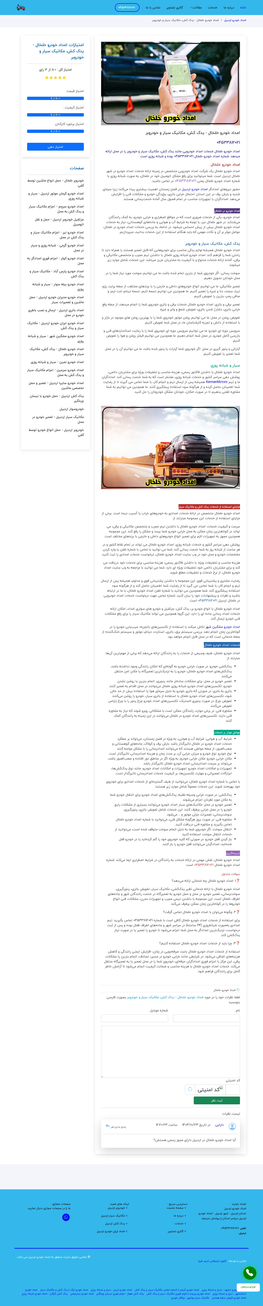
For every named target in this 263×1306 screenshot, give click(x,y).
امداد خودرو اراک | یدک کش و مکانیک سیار (64, 1289)
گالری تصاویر (174, 7)
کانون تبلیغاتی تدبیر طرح (212, 1261)
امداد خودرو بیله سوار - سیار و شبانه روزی (58, 286)
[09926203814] (249, 1273)
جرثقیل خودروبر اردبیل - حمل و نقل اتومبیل (59, 221)
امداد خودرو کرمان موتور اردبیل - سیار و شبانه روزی (56, 196)
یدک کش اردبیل (115, 1223)
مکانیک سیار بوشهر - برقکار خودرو (190, 1298)
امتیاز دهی (55, 147)
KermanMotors (216, 382)
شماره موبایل (159, 1010)
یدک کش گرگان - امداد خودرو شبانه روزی (45, 1293)
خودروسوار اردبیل (72, 409)
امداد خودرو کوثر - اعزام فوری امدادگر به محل (55, 260)
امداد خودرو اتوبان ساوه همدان (229, 1298)
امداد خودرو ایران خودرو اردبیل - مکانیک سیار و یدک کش (55, 325)
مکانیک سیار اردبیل (113, 1215)
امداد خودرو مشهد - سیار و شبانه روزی (223, 1289)
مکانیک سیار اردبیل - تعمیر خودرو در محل (58, 419)
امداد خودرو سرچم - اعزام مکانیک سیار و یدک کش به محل (56, 209)
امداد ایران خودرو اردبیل (111, 1231)
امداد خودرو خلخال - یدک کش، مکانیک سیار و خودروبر (57, 351)
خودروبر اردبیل (116, 1207)
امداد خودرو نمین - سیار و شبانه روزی (57, 362)
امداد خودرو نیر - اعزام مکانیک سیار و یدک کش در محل (57, 234)
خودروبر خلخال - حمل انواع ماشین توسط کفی (55, 183)
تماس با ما (153, 7)
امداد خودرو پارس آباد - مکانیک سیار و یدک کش (57, 273)
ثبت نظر (217, 1100)
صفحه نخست (175, 1207)
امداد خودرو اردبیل (235, 20)
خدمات (212, 7)
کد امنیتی (233, 1080)
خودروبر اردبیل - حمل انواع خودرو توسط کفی (56, 432)
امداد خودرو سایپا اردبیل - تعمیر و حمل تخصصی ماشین (56, 385)
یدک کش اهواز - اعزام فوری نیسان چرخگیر (120, 1293)
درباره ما (229, 7)
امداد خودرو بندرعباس (82, 1293)
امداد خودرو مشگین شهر (222, 627)
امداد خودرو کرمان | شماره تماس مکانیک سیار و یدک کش (167, 1289)
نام (238, 1010)
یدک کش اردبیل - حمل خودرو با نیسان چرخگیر (57, 398)
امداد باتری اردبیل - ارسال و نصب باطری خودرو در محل (56, 312)
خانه (243, 7)
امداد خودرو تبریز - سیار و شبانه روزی (111, 1289)
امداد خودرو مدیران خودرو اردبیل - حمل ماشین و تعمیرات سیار (56, 299)
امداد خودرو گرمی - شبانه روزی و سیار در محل (57, 247)
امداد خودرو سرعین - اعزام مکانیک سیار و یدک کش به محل (55, 372)
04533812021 (126, 7)
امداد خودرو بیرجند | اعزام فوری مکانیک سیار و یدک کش (178, 1293)
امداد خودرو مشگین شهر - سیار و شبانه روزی (56, 338)
